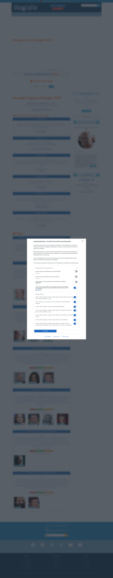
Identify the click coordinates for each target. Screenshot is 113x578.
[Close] (83, 241)
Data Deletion (48, 336)
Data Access (56, 336)
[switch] (76, 271)
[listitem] (56, 268)
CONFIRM (45, 331)
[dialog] (56, 289)
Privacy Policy (65, 336)
